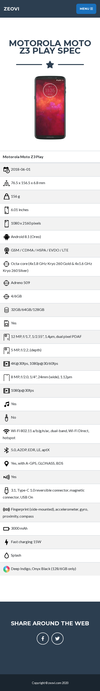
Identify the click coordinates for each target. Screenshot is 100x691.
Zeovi (11, 9)
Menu (85, 8)
